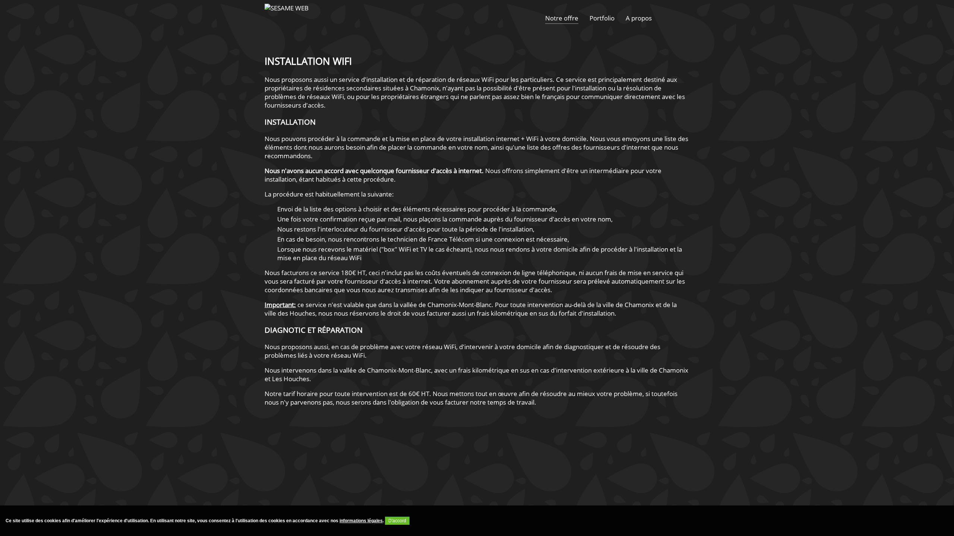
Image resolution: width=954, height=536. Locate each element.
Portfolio (602, 18)
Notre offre (561, 18)
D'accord (397, 520)
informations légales (361, 520)
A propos (639, 18)
